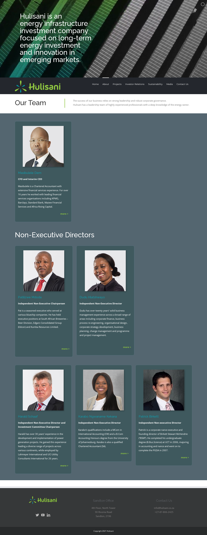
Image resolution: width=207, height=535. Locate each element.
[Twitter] (37, 515)
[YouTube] (43, 515)
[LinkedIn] (48, 515)
